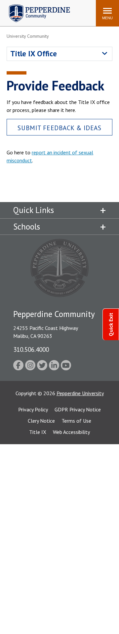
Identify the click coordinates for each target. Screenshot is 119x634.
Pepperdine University (80, 393)
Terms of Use (76, 420)
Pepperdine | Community (34, 6)
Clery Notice (41, 420)
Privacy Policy (33, 409)
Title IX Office (33, 53)
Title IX (37, 432)
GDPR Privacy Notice (78, 409)
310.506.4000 (31, 349)
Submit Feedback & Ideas (59, 128)
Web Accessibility (71, 432)
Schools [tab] (26, 226)
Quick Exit (110, 324)
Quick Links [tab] (33, 210)
